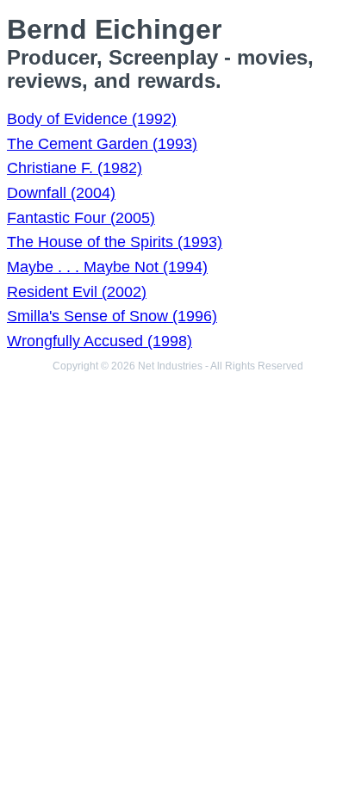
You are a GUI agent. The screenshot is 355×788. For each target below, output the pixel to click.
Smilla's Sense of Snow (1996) (112, 316)
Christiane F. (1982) (74, 168)
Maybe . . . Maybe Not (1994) (107, 267)
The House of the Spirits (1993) (114, 242)
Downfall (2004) (61, 193)
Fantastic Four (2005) (81, 217)
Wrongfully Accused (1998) (99, 341)
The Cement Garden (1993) (102, 143)
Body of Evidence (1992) (92, 118)
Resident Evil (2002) (76, 292)
